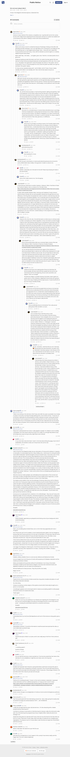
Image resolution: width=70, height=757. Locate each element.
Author (17, 516)
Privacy (34, 747)
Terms (38, 747)
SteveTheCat (16, 553)
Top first (57, 19)
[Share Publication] (53, 2)
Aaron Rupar (18, 515)
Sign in (66, 2)
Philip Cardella (16, 705)
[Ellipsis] (59, 31)
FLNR (14, 612)
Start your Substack (31, 750)
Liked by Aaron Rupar (18, 33)
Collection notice (44, 747)
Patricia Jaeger (16, 410)
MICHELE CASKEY (17, 726)
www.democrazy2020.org (19, 509)
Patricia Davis (16, 697)
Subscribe (58, 2)
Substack (28, 754)
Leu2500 (15, 623)
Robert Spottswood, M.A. (19, 575)
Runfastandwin (25, 145)
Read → (12, 15)
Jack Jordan (15, 676)
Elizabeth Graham (17, 448)
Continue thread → (40, 406)
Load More (13, 741)
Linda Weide (20, 183)
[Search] (50, 2)
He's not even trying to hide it (18, 8)
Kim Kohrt (15, 427)
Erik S (14, 733)
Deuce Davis (16, 31)
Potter (16, 43)
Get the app (42, 750)
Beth (21, 168)
